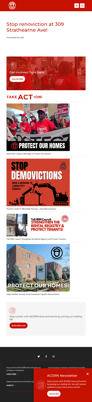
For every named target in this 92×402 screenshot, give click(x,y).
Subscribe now (19, 325)
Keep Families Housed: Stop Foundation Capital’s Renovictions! (33, 294)
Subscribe (12, 374)
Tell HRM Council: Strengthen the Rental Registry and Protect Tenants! (36, 239)
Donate (10, 385)
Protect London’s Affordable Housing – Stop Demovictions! (31, 209)
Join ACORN (17, 79)
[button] (76, 5)
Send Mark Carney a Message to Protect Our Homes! (29, 153)
